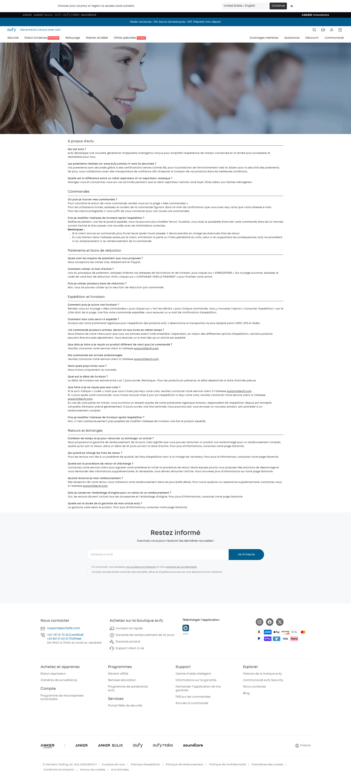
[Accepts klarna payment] (294, 638)
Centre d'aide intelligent (193, 673)
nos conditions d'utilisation (141, 567)
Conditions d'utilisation (58, 770)
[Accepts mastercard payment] (303, 632)
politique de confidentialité (181, 567)
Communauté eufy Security (263, 680)
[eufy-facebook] (269, 622)
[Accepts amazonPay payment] (259, 632)
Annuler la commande (192, 703)
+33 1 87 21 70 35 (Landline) (65, 635)
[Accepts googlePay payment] (294, 632)
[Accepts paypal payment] (259, 638)
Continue (278, 6)
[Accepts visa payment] (285, 638)
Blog (246, 693)
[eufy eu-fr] (12, 30)
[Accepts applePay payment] (277, 632)
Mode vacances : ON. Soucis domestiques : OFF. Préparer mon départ (175, 22)
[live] (323, 30)
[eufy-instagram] (259, 622)
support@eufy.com (146, 348)
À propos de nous (113, 764)
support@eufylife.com (63, 628)
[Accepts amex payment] (268, 632)
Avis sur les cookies (92, 770)
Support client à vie (130, 648)
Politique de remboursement (184, 764)
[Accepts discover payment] (285, 632)
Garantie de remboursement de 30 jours (145, 635)
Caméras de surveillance (59, 680)
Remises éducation (122, 680)
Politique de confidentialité (227, 764)
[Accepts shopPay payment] (268, 638)
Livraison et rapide (129, 628)
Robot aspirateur (53, 673)
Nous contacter (254, 686)
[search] (314, 29)
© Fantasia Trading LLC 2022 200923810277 (70, 764)
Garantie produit (128, 641)
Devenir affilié (118, 673)
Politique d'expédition (145, 764)
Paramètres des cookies (267, 764)
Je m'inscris (246, 554)
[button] (292, 6)
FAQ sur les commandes (193, 696)
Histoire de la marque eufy (262, 673)
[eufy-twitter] (280, 622)
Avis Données (120, 770)
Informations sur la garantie (196, 680)
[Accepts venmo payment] (277, 638)
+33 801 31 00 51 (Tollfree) (64, 638)
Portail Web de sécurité (125, 705)
